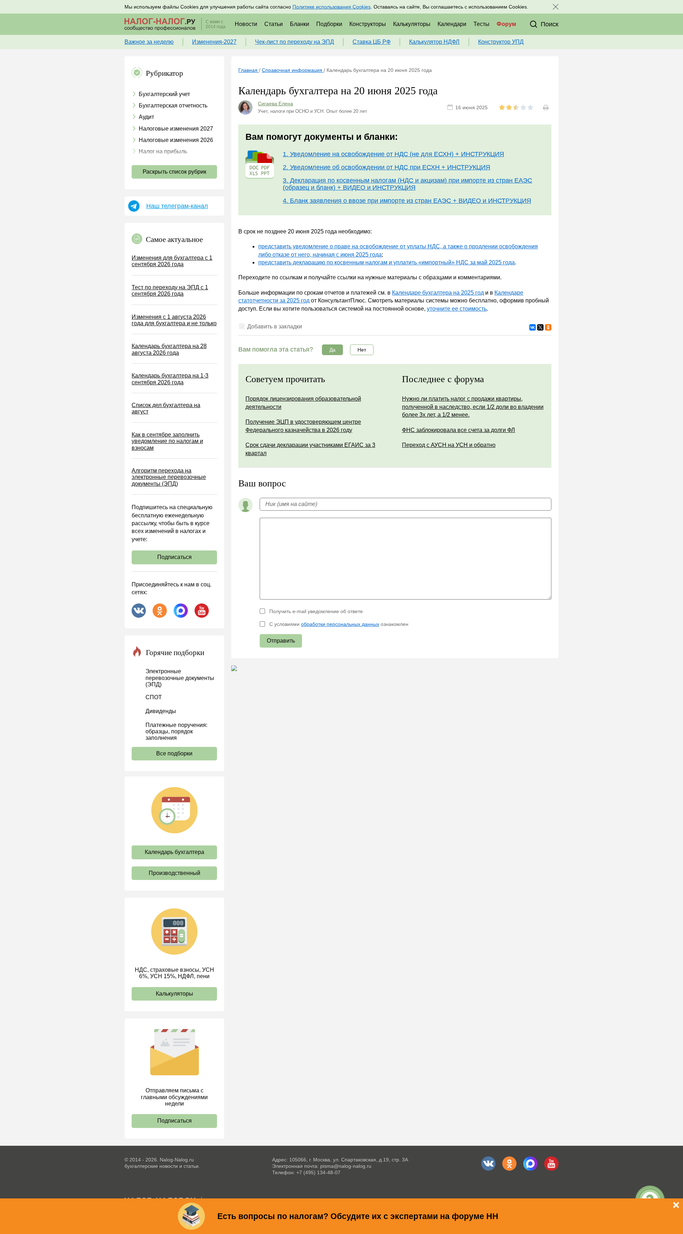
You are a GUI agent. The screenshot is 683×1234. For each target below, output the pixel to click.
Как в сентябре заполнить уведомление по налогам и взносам (167, 441)
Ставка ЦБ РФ (372, 42)
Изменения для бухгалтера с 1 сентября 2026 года (172, 261)
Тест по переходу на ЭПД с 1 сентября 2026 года (170, 290)
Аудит (146, 117)
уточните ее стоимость (457, 309)
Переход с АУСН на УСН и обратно (449, 445)
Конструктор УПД (501, 42)
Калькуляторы (411, 24)
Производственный (174, 873)
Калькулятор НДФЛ (434, 42)
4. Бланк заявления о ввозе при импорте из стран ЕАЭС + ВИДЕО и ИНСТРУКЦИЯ (407, 200)
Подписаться (174, 557)
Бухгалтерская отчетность (173, 105)
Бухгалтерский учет (164, 94)
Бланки (299, 24)
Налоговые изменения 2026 (176, 140)
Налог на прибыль (163, 151)
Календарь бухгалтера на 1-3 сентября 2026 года (170, 379)
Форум (506, 24)
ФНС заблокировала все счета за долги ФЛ (458, 430)
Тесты (481, 24)
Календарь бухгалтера (174, 852)
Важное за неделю (149, 42)
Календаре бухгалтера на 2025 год (438, 293)
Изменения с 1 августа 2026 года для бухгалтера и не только (174, 320)
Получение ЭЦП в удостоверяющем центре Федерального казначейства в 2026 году (303, 426)
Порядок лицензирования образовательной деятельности (303, 403)
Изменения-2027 (214, 42)
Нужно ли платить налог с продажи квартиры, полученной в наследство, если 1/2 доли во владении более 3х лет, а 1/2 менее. (473, 407)
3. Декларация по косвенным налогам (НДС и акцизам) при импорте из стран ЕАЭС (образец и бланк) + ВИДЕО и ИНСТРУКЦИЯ (407, 184)
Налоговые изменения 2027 (176, 129)
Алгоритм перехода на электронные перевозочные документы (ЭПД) (169, 477)
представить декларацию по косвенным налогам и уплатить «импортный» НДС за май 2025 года (386, 262)
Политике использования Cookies (331, 7)
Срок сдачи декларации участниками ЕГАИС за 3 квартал (310, 449)
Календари (452, 24)
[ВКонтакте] (532, 327)
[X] (540, 327)
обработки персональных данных (340, 624)
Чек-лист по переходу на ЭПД (294, 42)
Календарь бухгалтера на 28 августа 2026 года (169, 349)
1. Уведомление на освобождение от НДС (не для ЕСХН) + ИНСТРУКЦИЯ (393, 154)
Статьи (273, 24)
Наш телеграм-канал (177, 206)
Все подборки (174, 753)
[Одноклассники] (548, 327)
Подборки (329, 24)
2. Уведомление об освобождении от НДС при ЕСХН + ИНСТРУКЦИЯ (386, 167)
